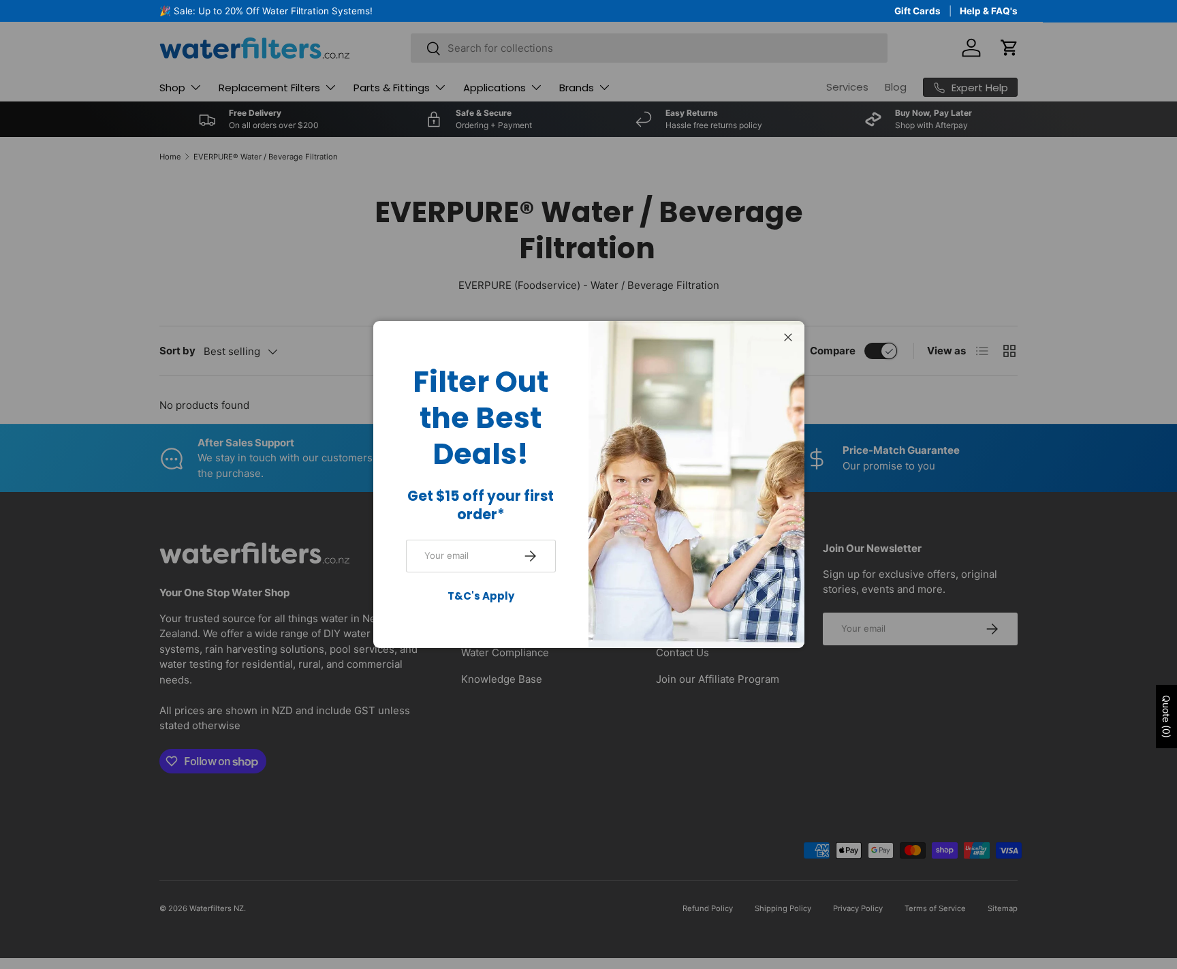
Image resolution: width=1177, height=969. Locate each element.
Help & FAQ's (989, 10)
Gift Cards (917, 10)
